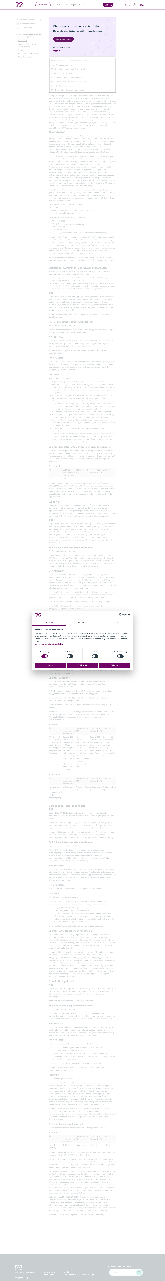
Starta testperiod (63, 39)
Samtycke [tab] (49, 622)
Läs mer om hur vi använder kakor (49, 644)
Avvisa (50, 665)
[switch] (70, 656)
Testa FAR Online (43, 4)
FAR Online (20, 5)
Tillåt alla (114, 665)
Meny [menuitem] (142, 5)
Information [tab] (82, 622)
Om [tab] (116, 622)
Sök (106, 4)
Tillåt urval (82, 665)
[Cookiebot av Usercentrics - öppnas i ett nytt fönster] (121, 615)
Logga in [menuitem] (128, 5)
